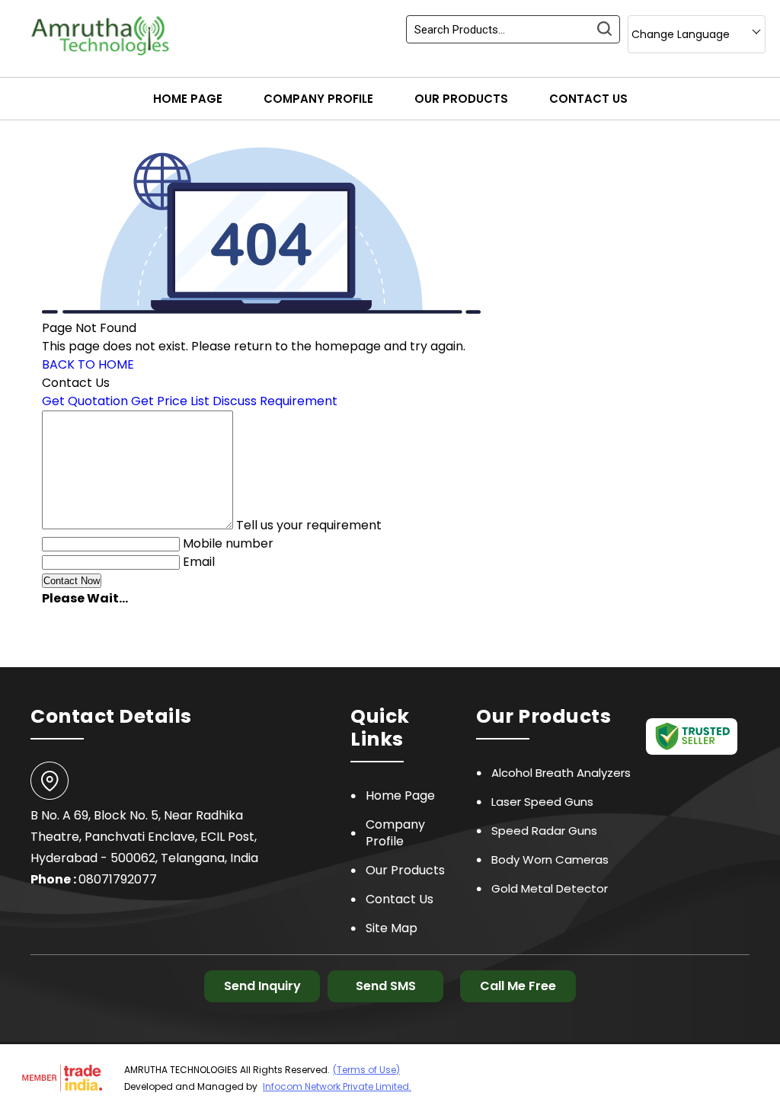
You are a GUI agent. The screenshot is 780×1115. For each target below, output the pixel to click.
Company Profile (318, 99)
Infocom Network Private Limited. (337, 1086)
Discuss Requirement (275, 401)
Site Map (391, 928)
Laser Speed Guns (542, 802)
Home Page (187, 99)
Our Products (461, 99)
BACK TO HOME (88, 364)
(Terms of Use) (366, 1069)
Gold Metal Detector (549, 888)
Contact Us (588, 99)
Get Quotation (85, 401)
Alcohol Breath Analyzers (561, 773)
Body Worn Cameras (550, 859)
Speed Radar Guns (544, 831)
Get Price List (170, 401)
